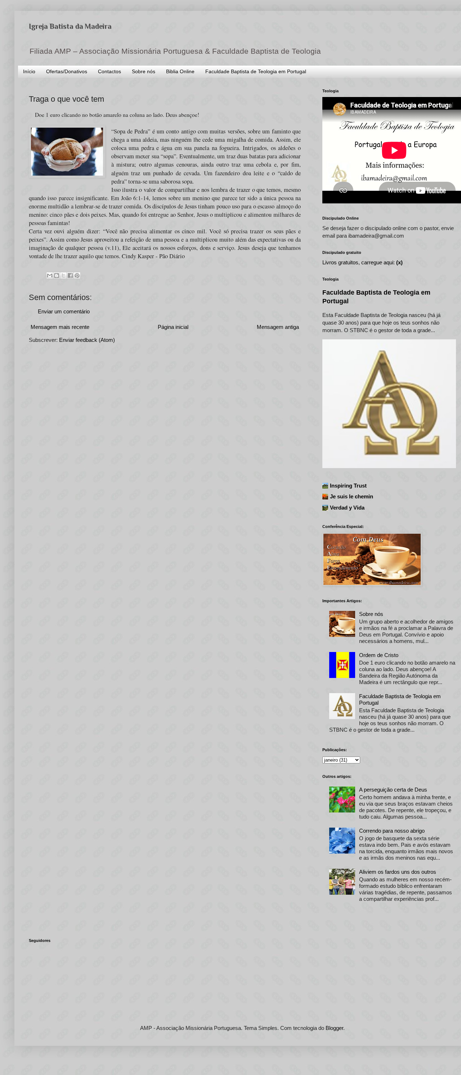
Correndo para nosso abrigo (392, 831)
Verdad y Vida (347, 508)
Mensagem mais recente (60, 327)
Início (29, 71)
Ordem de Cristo (378, 655)
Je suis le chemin (351, 496)
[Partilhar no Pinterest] (77, 275)
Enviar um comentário (64, 311)
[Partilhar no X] (63, 275)
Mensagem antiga (278, 327)
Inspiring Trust (348, 486)
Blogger (334, 1028)
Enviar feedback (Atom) (87, 340)
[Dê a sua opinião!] (56, 275)
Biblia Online (180, 71)
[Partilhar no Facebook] (70, 275)
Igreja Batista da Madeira (70, 26)
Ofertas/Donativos (66, 71)
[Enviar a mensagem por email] (49, 275)
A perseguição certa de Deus (393, 790)
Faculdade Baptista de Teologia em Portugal (255, 71)
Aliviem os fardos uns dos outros (397, 872)
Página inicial (173, 327)
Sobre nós (143, 71)
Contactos (109, 71)
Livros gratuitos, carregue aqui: (362, 262)
